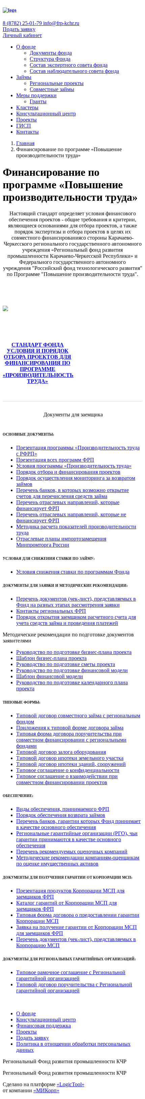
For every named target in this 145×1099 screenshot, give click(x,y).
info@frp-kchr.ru (61, 23)
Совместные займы (52, 89)
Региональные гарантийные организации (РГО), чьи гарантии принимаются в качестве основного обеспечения (77, 839)
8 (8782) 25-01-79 (23, 23)
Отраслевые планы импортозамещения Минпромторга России (61, 542)
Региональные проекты (57, 83)
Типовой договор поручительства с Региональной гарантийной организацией (74, 987)
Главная (25, 143)
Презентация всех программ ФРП (55, 460)
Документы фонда (51, 53)
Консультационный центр (46, 113)
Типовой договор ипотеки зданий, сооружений (71, 764)
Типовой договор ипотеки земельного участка (69, 758)
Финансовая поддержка (43, 1025)
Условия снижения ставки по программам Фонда (72, 572)
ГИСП (23, 126)
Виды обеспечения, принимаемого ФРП (62, 809)
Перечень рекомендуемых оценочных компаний (71, 851)
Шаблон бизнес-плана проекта (51, 658)
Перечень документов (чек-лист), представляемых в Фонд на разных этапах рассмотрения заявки (76, 602)
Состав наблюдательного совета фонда (74, 71)
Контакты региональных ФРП (51, 611)
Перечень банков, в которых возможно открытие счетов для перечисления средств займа (72, 493)
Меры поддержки (36, 95)
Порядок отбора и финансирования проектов (68, 472)
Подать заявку (19, 29)
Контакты (27, 132)
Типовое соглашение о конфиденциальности (67, 770)
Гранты (38, 101)
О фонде (26, 47)
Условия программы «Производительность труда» (74, 466)
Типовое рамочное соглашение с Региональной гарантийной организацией (70, 975)
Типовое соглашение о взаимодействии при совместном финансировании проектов (67, 779)
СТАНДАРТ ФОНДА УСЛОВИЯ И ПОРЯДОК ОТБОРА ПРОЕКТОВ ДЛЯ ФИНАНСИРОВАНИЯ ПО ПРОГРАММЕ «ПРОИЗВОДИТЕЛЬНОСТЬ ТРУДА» (38, 363)
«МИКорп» (46, 1090)
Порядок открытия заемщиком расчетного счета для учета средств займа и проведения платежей (76, 620)
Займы (23, 77)
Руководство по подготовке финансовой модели (72, 670)
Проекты (26, 119)
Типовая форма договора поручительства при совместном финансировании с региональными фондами (71, 740)
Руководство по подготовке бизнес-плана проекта (74, 652)
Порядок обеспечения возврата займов (60, 815)
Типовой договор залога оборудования (61, 752)
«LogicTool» (70, 1084)
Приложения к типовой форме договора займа (69, 728)
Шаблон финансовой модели (49, 676)
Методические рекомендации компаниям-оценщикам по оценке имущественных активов (77, 861)
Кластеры (27, 107)
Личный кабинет (22, 35)
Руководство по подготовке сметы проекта (65, 664)
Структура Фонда (50, 59)
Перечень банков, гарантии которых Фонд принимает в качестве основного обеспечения (78, 824)
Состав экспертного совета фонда (69, 65)
